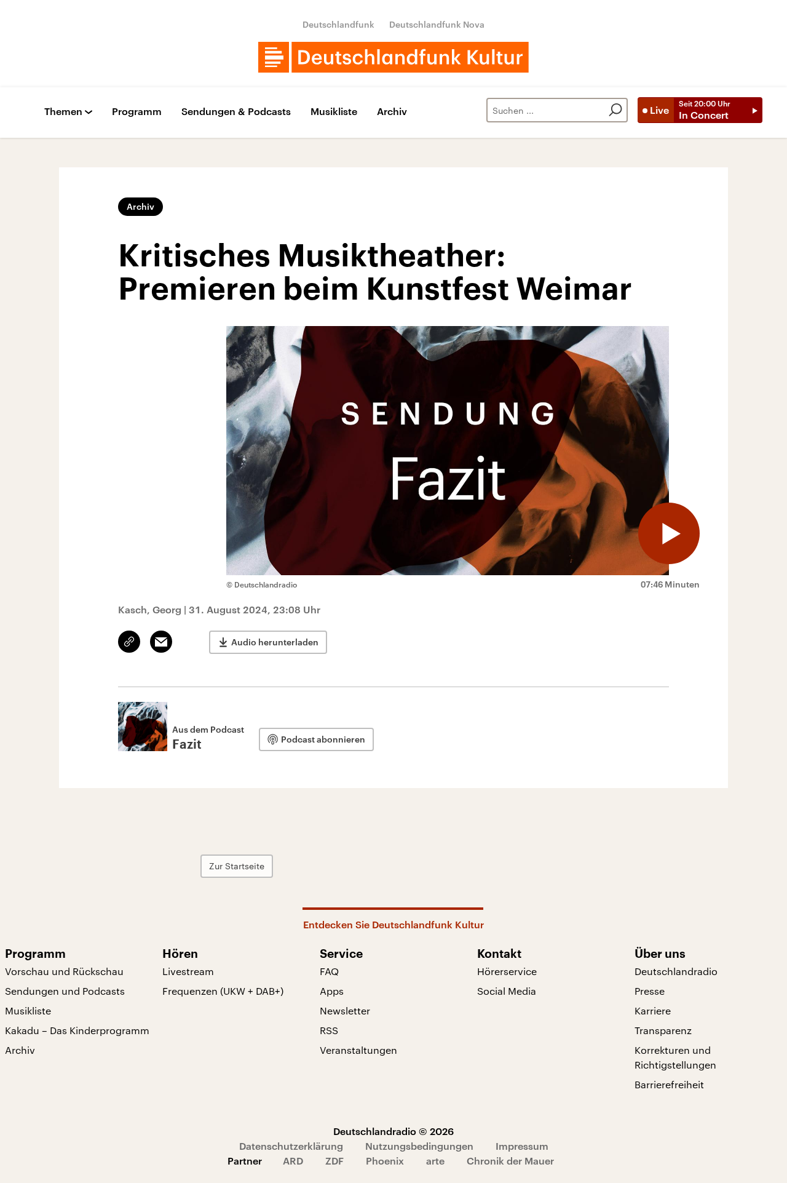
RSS (329, 1030)
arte (435, 1160)
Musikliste (333, 111)
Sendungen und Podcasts (65, 991)
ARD (293, 1160)
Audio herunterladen (274, 642)
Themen (63, 111)
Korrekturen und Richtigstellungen (675, 1057)
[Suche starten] (615, 110)
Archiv (392, 111)
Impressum (522, 1146)
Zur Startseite (236, 866)
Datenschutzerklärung (291, 1146)
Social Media (506, 991)
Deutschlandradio (676, 971)
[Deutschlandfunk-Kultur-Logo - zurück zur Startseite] (393, 57)
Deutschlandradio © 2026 (393, 1131)
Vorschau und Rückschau (64, 971)
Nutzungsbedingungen (419, 1146)
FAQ (329, 971)
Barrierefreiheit (669, 1084)
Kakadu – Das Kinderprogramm (77, 1030)
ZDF (334, 1160)
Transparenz (663, 1030)
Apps (332, 991)
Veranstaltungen (358, 1050)
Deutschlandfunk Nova (436, 24)
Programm (137, 111)
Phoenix (385, 1160)
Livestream (188, 971)
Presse (650, 991)
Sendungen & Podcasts (236, 111)
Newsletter (345, 1010)
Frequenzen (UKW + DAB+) (222, 991)
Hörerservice (507, 971)
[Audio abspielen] (669, 533)
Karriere (653, 1010)
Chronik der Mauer (510, 1160)
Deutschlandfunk (338, 24)
